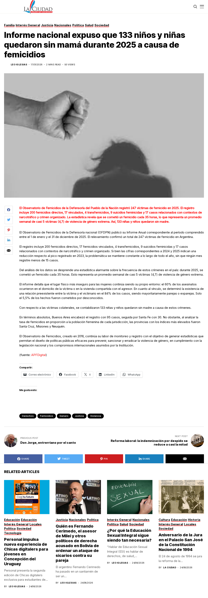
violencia (95, 415)
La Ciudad (169, 567)
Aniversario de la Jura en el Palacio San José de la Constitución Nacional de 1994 (181, 542)
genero (64, 415)
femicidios (46, 415)
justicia (79, 415)
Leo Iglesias (19, 64)
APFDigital (38, 355)
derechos (28, 415)
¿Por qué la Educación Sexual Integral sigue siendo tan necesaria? (129, 535)
